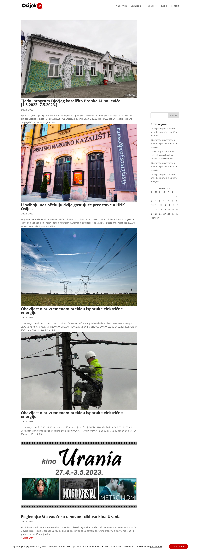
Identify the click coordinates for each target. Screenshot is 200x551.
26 (160, 213)
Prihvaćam (178, 546)
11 (156, 205)
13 (164, 205)
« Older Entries (28, 537)
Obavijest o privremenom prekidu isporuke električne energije (72, 310)
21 (168, 209)
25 (156, 213)
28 (168, 213)
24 (152, 213)
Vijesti (151, 6)
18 (156, 209)
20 (164, 209)
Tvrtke (164, 6)
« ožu (153, 217)
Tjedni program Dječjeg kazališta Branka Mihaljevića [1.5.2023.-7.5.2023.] (70, 102)
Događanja (136, 6)
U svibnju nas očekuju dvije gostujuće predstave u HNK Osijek (73, 206)
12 (160, 205)
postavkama (156, 546)
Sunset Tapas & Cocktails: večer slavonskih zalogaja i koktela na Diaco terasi (163, 155)
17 (152, 209)
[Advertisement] (165, 64)
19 (160, 209)
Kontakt (175, 6)
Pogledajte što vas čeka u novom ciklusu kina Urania (71, 516)
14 (168, 205)
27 (164, 213)
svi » (159, 217)
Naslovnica (121, 6)
